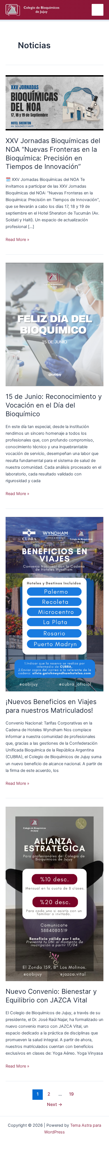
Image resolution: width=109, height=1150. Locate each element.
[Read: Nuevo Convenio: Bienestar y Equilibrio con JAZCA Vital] (54, 893)
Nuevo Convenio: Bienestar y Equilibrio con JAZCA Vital (51, 995)
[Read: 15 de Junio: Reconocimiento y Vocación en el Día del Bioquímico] (54, 324)
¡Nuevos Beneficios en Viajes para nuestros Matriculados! (51, 706)
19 (71, 1094)
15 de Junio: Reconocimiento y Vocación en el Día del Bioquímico (54, 405)
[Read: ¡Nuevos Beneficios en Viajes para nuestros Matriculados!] (54, 603)
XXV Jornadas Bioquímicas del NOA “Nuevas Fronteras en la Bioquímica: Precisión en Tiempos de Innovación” (53, 154)
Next (54, 1104)
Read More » (17, 239)
